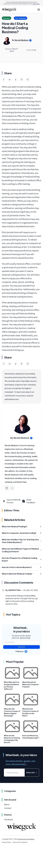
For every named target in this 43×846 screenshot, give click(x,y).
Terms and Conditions (20, 842)
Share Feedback (30, 501)
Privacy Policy (6, 842)
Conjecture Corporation (26, 839)
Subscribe (21, 647)
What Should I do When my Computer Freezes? (30, 684)
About (6, 804)
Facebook (8, 819)
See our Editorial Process (13, 501)
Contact (7, 808)
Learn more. (36, 3)
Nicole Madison (22, 40)
